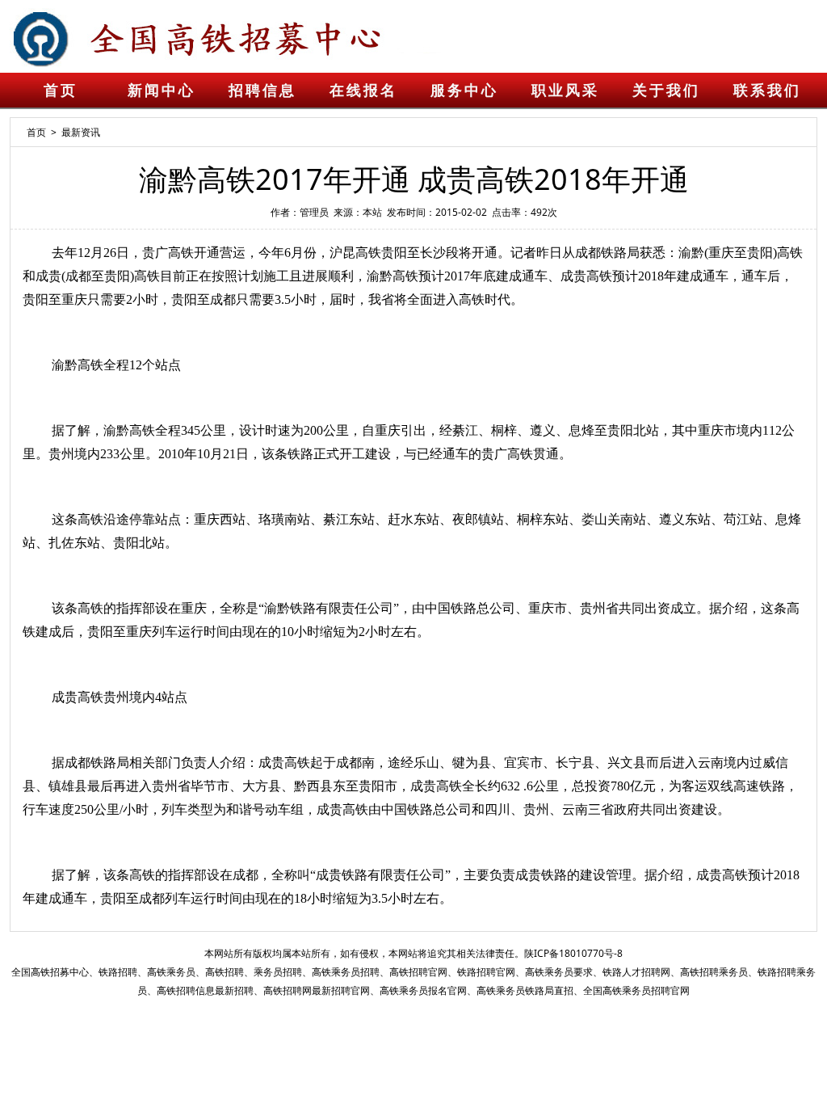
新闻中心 (161, 90)
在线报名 (363, 90)
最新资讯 (80, 132)
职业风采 (565, 90)
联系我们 (767, 90)
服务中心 (464, 90)
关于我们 (666, 90)
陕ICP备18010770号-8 (573, 953)
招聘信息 (262, 90)
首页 (61, 90)
